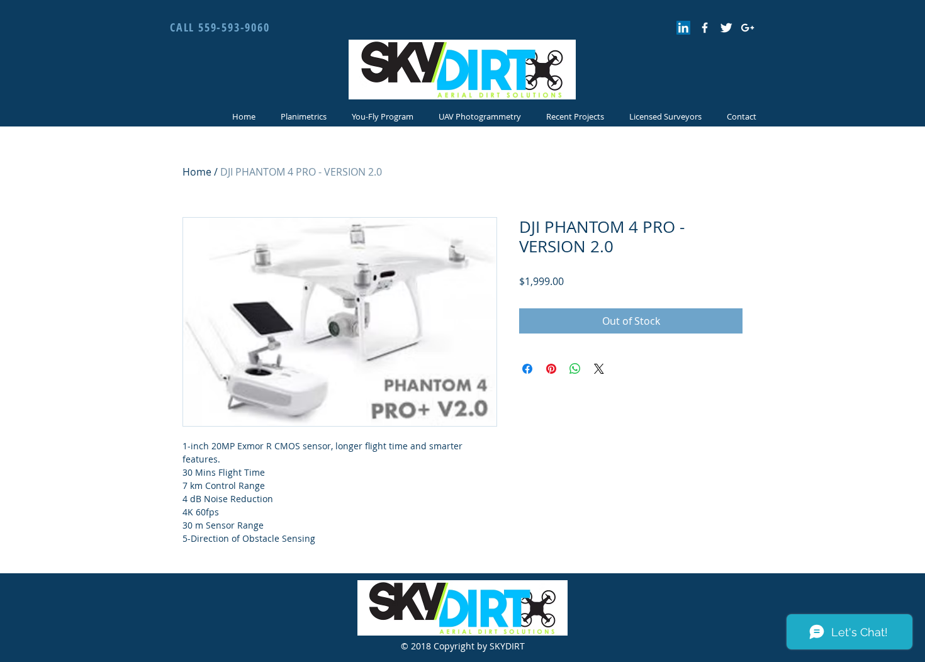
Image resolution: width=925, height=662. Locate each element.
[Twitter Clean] (726, 28)
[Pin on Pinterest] (551, 368)
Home (196, 172)
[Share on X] (599, 368)
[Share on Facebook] (527, 368)
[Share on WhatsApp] (575, 368)
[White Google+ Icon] (747, 28)
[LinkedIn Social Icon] (683, 28)
